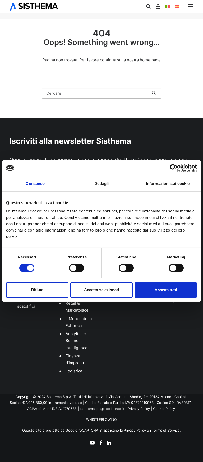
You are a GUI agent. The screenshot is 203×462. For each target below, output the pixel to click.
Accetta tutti (166, 290)
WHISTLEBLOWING (101, 419)
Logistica (74, 370)
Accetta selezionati (101, 290)
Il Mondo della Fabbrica (79, 322)
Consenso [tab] (35, 183)
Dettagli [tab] (101, 183)
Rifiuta (37, 290)
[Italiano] (165, 6)
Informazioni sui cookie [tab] (168, 183)
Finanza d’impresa (75, 359)
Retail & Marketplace (77, 307)
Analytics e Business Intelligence (76, 340)
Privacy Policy (139, 408)
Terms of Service (166, 430)
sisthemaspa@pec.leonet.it (102, 408)
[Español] (174, 6)
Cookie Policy (164, 408)
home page (150, 59)
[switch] (76, 268)
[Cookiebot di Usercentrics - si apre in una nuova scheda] (174, 168)
